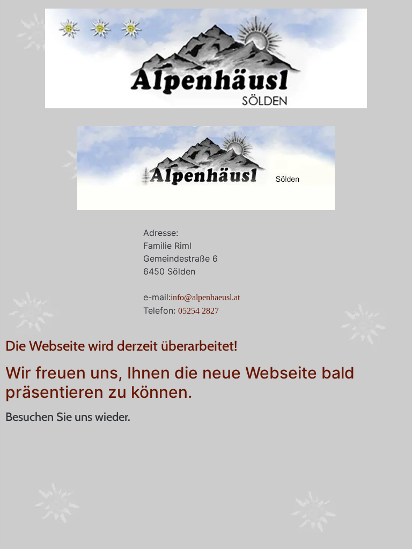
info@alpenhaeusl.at (205, 297)
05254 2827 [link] (198, 310)
